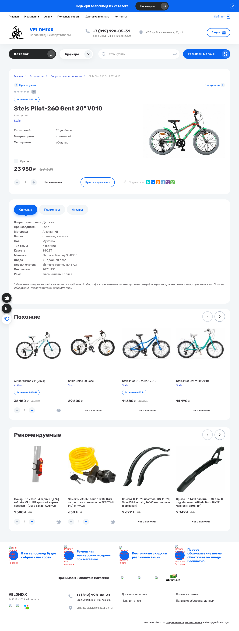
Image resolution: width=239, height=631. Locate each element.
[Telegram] (163, 182)
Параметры (52, 209)
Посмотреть (147, 6)
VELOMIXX (42, 30)
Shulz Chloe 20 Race (81, 381)
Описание (25, 209)
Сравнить (26, 161)
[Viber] (168, 182)
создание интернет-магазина (184, 622)
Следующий (212, 85)
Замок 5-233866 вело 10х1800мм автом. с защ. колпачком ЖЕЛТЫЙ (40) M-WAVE (91, 502)
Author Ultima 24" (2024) (29, 381)
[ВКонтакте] (153, 182)
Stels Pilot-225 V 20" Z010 (192, 381)
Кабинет (219, 16)
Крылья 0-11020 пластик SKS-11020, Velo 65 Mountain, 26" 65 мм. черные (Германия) (146, 502)
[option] (184, 131)
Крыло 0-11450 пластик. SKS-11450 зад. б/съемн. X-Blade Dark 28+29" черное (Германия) (199, 502)
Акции (216, 32)
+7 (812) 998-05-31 (111, 31)
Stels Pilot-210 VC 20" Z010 (139, 381)
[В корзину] (58, 410)
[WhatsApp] (172, 182)
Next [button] (220, 316)
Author (18, 385)
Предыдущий (27, 85)
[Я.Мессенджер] (148, 182)
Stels (17, 120)
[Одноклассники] (158, 182)
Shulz (71, 385)
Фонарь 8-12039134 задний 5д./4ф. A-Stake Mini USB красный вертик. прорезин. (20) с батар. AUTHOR (37, 502)
